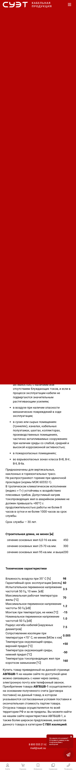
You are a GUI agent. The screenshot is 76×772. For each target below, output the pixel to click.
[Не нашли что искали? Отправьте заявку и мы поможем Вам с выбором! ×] (68, 754)
